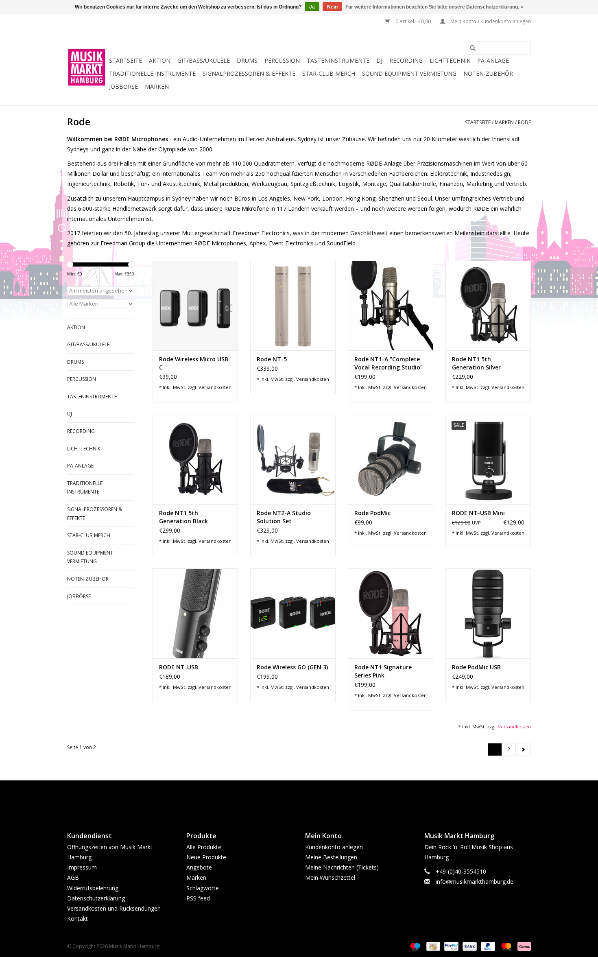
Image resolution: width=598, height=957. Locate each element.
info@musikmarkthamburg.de (474, 881)
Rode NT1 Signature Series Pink (383, 671)
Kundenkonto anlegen (334, 847)
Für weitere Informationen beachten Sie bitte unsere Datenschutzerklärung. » (434, 7)
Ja (312, 7)
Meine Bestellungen (331, 857)
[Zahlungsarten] (414, 946)
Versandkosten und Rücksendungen (114, 908)
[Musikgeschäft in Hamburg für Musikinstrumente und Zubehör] (87, 67)
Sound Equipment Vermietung (409, 73)
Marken (157, 86)
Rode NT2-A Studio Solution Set (284, 517)
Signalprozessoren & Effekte (249, 73)
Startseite (125, 60)
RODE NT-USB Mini (478, 513)
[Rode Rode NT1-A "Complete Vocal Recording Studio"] (390, 305)
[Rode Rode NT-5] (293, 305)
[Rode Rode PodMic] (390, 459)
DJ (379, 60)
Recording (406, 60)
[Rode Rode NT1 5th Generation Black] (195, 459)
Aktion (159, 60)
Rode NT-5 (272, 359)
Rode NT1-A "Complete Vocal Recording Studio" (388, 363)
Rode (524, 122)
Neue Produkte (206, 857)
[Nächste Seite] (523, 749)
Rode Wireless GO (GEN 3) (292, 667)
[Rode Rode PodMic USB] (488, 613)
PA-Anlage (493, 60)
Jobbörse (123, 86)
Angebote (199, 867)
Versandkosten (215, 387)
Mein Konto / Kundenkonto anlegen (490, 21)
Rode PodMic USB (476, 667)
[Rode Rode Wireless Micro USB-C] (195, 305)
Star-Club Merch (328, 73)
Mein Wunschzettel (330, 877)
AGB (73, 877)
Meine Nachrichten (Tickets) (342, 867)
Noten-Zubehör (488, 73)
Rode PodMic (372, 513)
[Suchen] (470, 48)
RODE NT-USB (178, 667)
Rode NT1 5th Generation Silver (476, 363)
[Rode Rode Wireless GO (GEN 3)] (293, 613)
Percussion (282, 60)
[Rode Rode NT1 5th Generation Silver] (488, 305)
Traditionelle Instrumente (152, 73)
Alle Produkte (203, 847)
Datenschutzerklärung (96, 898)
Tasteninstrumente (338, 60)
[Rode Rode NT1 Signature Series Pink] (390, 613)
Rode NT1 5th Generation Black (183, 517)
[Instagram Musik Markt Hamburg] (306, 799)
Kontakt (77, 918)
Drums (247, 60)
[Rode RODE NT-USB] (195, 613)
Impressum (82, 867)
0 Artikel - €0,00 (413, 21)
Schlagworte (202, 888)
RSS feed (198, 898)
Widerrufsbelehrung (92, 888)
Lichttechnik (450, 60)
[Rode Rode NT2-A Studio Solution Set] (293, 459)
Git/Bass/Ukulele (203, 60)
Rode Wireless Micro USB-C (195, 363)
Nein (332, 7)
